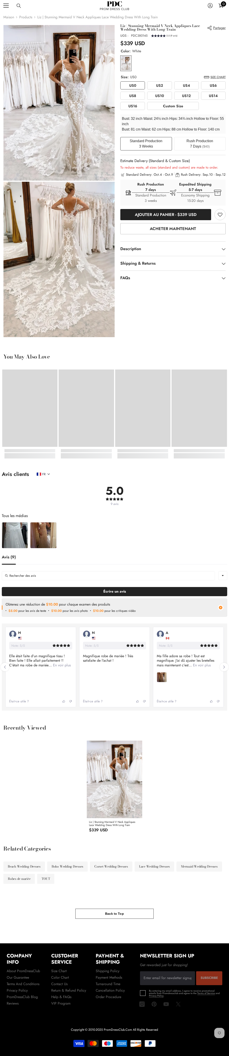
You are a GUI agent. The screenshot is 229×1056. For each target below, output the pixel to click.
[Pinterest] (154, 1004)
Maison (8, 17)
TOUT (46, 878)
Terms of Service (206, 993)
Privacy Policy (156, 996)
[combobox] (222, 575)
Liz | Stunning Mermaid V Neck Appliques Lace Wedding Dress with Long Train (112, 823)
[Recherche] (18, 5)
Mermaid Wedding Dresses (199, 866)
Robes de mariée (19, 878)
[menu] (6, 5)
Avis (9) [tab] (9, 557)
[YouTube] (166, 1004)
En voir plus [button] (61, 665)
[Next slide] (224, 667)
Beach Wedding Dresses (24, 866)
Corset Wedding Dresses (111, 866)
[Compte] (210, 5)
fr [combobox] (44, 474)
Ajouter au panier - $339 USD (166, 215)
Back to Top (114, 913)
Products (25, 17)
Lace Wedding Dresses (154, 866)
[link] (220, 214)
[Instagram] (142, 1004)
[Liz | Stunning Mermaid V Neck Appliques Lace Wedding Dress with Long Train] (114, 779)
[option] (114, 789)
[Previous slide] (5, 667)
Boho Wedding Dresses (67, 866)
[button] (164, 36)
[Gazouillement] (178, 1004)
